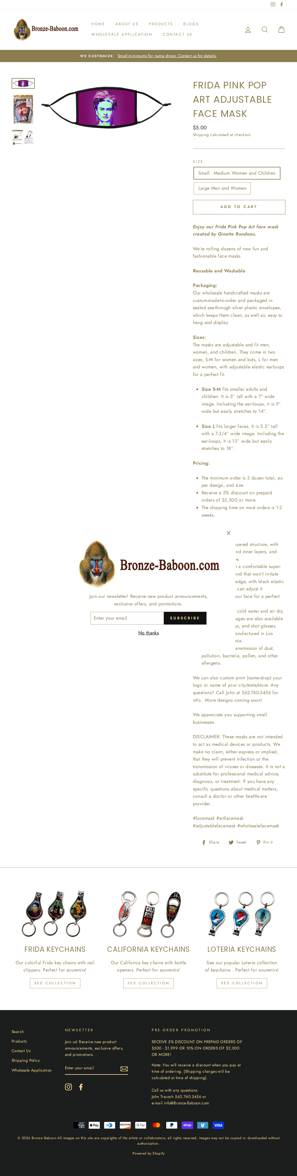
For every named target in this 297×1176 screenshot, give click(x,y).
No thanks (148, 632)
